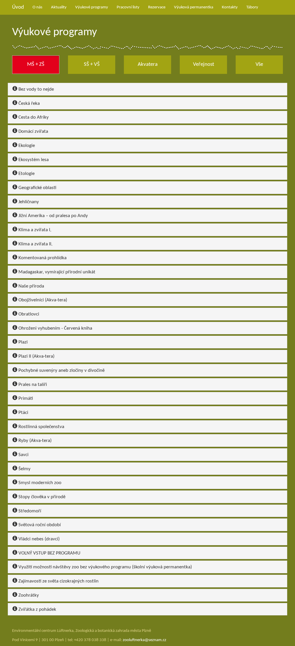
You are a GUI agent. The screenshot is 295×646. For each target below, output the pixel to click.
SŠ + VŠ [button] (92, 64)
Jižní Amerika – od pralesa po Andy (52, 215)
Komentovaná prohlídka (42, 257)
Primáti (25, 398)
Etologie (26, 173)
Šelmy (24, 468)
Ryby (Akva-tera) (34, 440)
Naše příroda (30, 286)
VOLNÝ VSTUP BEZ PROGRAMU (48, 553)
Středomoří (29, 511)
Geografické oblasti (36, 187)
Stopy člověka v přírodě (41, 496)
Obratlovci (28, 314)
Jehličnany (28, 201)
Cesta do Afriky (33, 117)
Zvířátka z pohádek (36, 609)
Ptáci (22, 412)
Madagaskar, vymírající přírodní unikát (56, 272)
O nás (37, 7)
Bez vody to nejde (35, 89)
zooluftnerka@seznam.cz (144, 640)
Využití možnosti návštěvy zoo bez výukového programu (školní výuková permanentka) (104, 567)
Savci (23, 454)
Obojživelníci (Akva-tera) (42, 300)
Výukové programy (91, 7)
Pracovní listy (128, 7)
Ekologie (26, 145)
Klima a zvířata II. (34, 244)
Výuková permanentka (193, 7)
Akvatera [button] (148, 64)
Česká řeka (28, 103)
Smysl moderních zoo (39, 482)
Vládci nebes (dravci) (38, 539)
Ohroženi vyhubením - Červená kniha (54, 328)
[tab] (147, 89)
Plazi (22, 342)
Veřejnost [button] (203, 64)
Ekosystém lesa (33, 159)
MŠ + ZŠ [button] (35, 64)
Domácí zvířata (32, 131)
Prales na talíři (32, 384)
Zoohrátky (28, 595)
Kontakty (230, 7)
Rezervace (156, 7)
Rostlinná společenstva (40, 426)
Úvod (18, 7)
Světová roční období (39, 524)
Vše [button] (259, 64)
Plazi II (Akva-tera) (35, 356)
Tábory (252, 7)
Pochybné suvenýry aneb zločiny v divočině (61, 370)
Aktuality (59, 7)
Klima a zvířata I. (34, 229)
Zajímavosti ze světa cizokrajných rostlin (58, 581)
